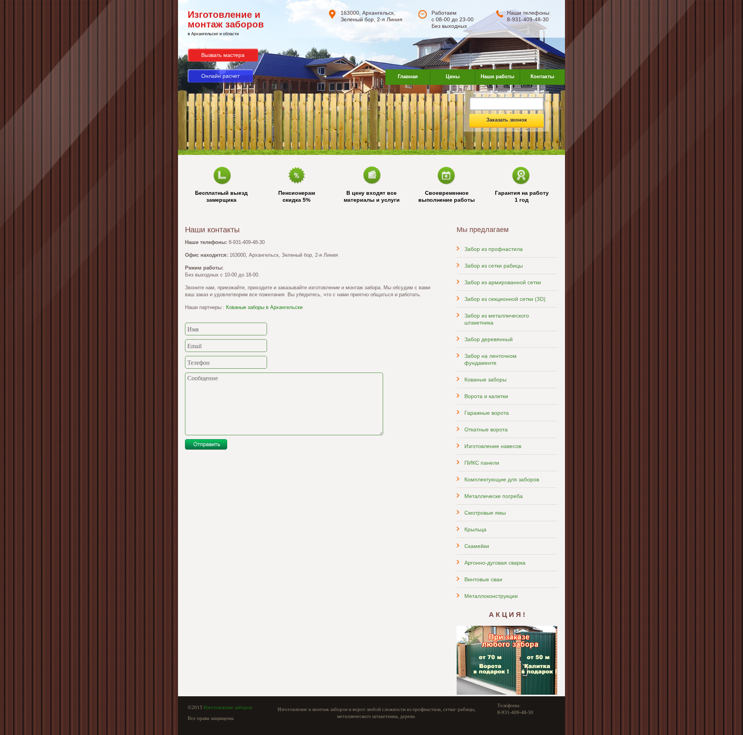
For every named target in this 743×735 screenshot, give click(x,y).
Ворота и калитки (486, 396)
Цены (453, 76)
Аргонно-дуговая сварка (495, 563)
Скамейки (476, 546)
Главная (408, 76)
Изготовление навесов (492, 446)
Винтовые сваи (483, 579)
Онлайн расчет (220, 76)
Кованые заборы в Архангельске (264, 307)
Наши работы (497, 76)
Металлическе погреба (493, 496)
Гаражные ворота (486, 413)
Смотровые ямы (485, 513)
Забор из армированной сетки (502, 282)
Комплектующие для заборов (501, 479)
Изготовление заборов (228, 707)
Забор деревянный (488, 339)
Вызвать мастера (223, 55)
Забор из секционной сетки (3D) (505, 299)
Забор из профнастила (493, 249)
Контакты (542, 76)
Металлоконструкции (491, 596)
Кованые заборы (485, 379)
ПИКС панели (481, 463)
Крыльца (475, 529)
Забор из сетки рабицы (493, 266)
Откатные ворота (486, 429)
